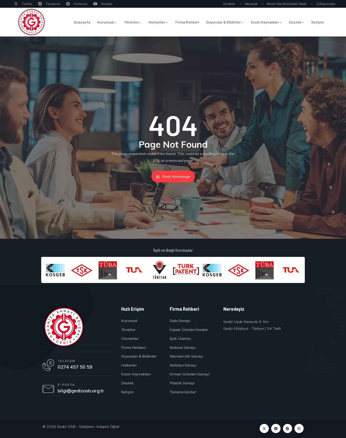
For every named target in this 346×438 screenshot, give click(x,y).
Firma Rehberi (187, 22)
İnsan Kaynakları (265, 22)
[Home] (31, 22)
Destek (295, 22)
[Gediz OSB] (63, 327)
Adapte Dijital (107, 426)
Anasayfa (82, 22)
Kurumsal (105, 22)
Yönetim (131, 22)
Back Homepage (176, 176)
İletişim (317, 22)
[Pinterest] (287, 428)
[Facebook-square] (275, 428)
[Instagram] (299, 428)
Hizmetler (157, 22)
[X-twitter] (264, 428)
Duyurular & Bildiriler (223, 22)
